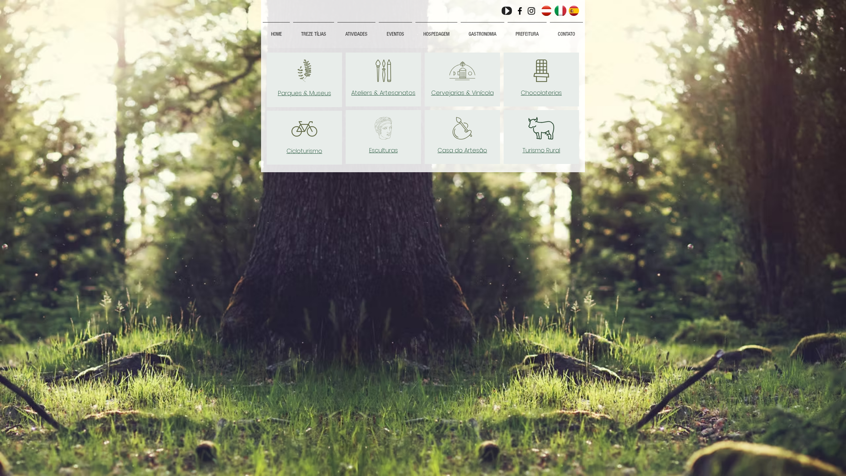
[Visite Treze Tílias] (520, 11)
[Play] (507, 11)
